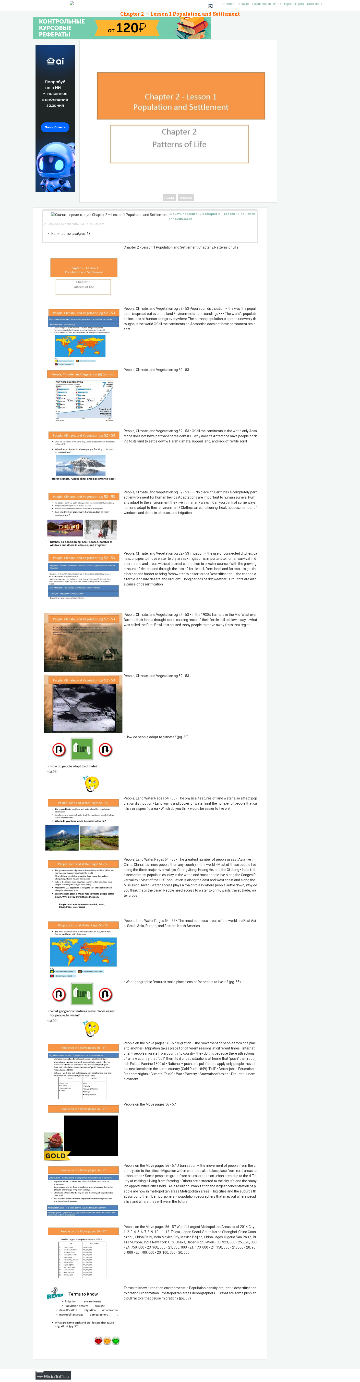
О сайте (243, 4)
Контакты (314, 4)
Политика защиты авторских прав (278, 4)
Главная (228, 4)
